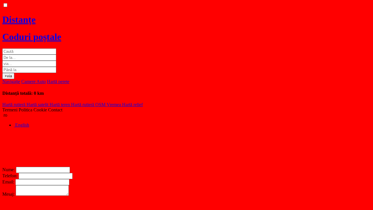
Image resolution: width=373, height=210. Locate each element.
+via (8, 76)
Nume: (8, 169)
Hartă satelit (38, 104)
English (21, 125)
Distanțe (19, 19)
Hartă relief (132, 104)
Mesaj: (8, 194)
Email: (8, 181)
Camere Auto (33, 81)
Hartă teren (60, 104)
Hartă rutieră (14, 104)
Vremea (114, 104)
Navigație (11, 81)
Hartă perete (58, 81)
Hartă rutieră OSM (89, 104)
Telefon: (9, 175)
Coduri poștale (31, 37)
